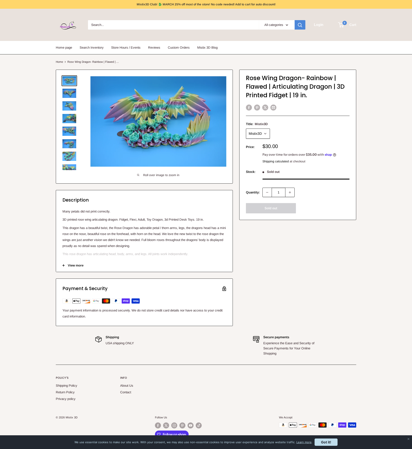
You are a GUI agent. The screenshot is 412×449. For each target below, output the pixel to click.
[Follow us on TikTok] (199, 425)
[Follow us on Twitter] (166, 425)
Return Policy (65, 392)
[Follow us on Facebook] (158, 425)
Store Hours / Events (126, 47)
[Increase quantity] (289, 192)
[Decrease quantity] (267, 192)
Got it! (326, 442)
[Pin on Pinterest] (257, 107)
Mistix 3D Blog (207, 47)
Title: (257, 124)
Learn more (304, 442)
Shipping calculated (275, 161)
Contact (125, 392)
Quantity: (253, 192)
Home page (64, 47)
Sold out (271, 208)
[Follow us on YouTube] (191, 425)
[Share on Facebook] (249, 107)
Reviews (154, 47)
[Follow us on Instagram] (174, 425)
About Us (126, 385)
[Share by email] (273, 107)
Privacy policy (66, 399)
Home (59, 61)
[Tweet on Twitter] (265, 107)
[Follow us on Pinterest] (182, 425)
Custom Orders (179, 47)
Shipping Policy (66, 385)
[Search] (300, 25)
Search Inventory (92, 47)
